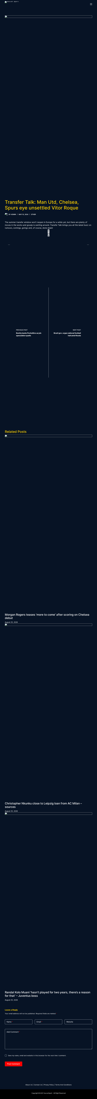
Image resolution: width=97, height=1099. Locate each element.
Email (39, 1022)
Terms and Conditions (63, 1085)
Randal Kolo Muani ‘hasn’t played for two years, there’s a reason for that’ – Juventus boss (47, 994)
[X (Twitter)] (48, 232)
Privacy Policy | (49, 1085)
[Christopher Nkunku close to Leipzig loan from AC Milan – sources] (48, 712)
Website (69, 1022)
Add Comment (13, 1032)
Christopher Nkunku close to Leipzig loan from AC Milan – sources (43, 805)
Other (33, 214)
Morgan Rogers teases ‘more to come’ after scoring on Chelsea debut (47, 616)
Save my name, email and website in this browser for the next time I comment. (37, 1055)
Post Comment (13, 1064)
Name (10, 1022)
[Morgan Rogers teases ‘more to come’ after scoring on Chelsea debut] (48, 524)
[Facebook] (48, 230)
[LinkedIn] (48, 235)
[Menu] (91, 4)
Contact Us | (38, 1085)
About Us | (29, 1085)
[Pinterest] (48, 234)
